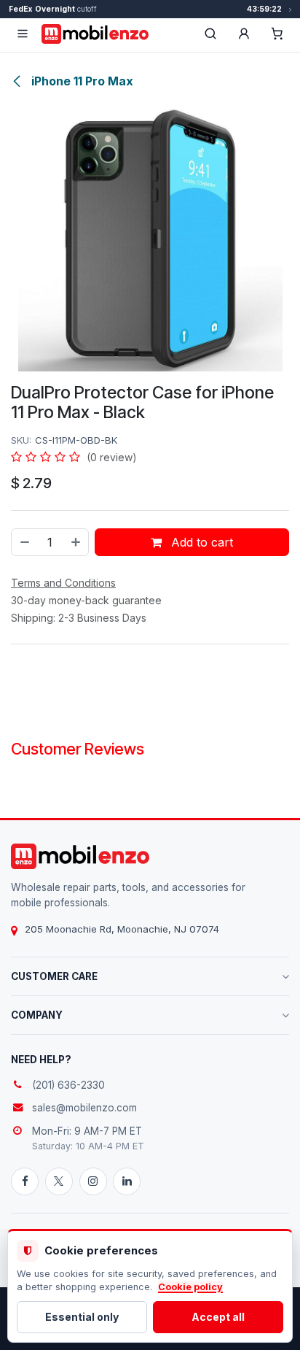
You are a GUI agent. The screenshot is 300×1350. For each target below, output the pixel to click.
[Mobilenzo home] (80, 856)
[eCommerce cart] (277, 33)
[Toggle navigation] (22, 33)
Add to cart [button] (200, 542)
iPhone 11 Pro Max (80, 81)
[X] (59, 1181)
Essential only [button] (82, 1317)
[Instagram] (93, 1181)
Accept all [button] (218, 1317)
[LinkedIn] (127, 1181)
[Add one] (76, 542)
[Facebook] (25, 1181)
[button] (244, 33)
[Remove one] (24, 542)
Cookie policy (190, 1286)
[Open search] (210, 33)
